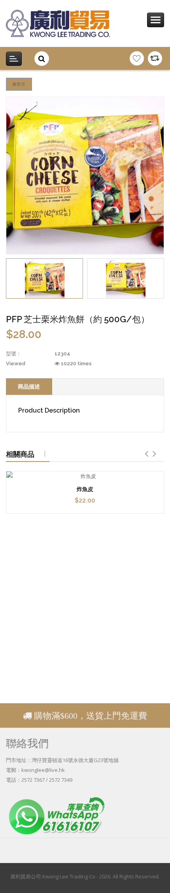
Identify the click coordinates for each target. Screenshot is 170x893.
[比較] (155, 58)
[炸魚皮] (85, 476)
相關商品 (20, 454)
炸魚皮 (85, 489)
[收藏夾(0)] (137, 58)
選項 (21, 84)
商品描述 (29, 386)
